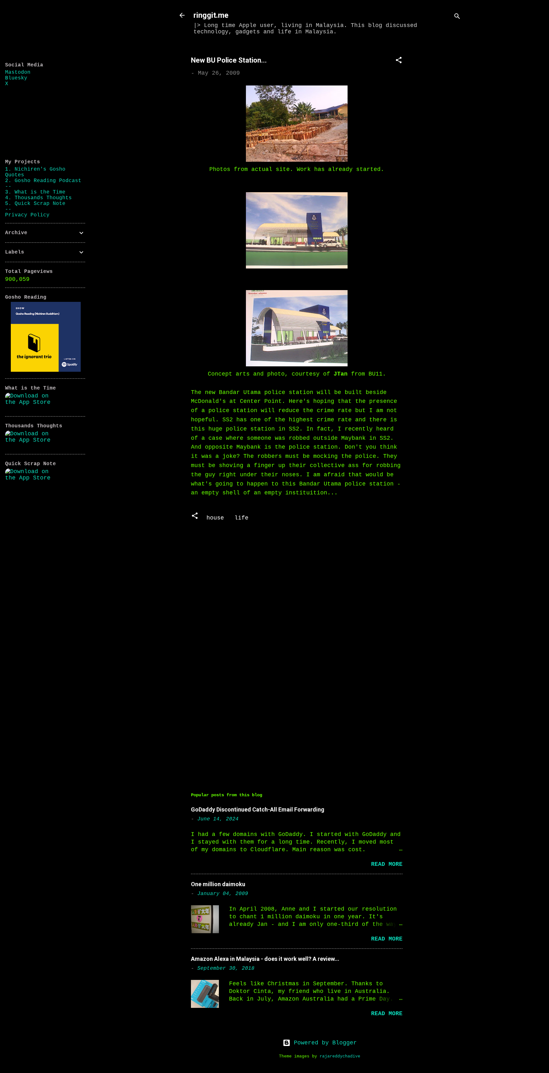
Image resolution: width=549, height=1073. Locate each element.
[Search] (457, 17)
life (241, 518)
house (215, 518)
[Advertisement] (440, 142)
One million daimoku (218, 884)
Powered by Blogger (323, 1043)
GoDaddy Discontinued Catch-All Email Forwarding (257, 809)
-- (8, 186)
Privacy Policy (27, 215)
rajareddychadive (340, 1056)
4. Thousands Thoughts (38, 198)
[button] (399, 61)
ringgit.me (210, 15)
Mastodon (17, 72)
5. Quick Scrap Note (35, 204)
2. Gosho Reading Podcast (43, 181)
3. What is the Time (35, 192)
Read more (387, 864)
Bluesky (16, 78)
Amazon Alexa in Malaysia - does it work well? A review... (265, 958)
